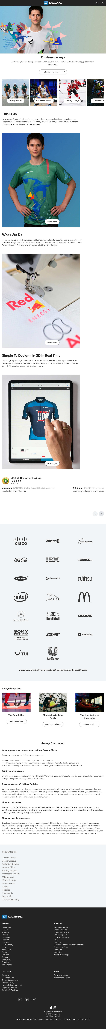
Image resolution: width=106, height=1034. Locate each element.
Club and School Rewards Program (69, 945)
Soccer (5, 935)
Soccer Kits (7, 896)
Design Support (60, 935)
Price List (58, 950)
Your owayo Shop (61, 955)
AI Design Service (61, 937)
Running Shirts (8, 867)
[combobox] (53, 71)
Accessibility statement (12, 985)
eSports (5, 932)
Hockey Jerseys (9, 870)
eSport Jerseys (9, 880)
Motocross (6, 950)
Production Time (61, 947)
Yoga (4, 947)
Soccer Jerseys (9, 861)
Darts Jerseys (8, 883)
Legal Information (9, 988)
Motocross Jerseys (11, 874)
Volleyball (6, 960)
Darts (4, 952)
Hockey (5, 930)
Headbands (7, 893)
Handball (6, 937)
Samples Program (61, 927)
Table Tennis (7, 965)
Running (5, 940)
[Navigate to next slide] (101, 513)
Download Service (61, 932)
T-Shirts (5, 887)
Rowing (5, 957)
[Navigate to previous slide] (95, 513)
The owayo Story (61, 975)
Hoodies (6, 890)
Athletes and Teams (62, 978)
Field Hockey (7, 945)
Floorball (6, 962)
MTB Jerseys (8, 877)
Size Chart (58, 942)
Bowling (5, 955)
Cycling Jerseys (9, 858)
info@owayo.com (41, 1019)
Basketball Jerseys (10, 864)
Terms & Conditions (10, 980)
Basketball (6, 927)
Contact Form (8, 978)
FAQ (55, 940)
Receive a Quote (61, 930)
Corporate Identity (10, 899)
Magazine (58, 952)
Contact (5, 975)
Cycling (5, 942)
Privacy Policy (8, 983)
